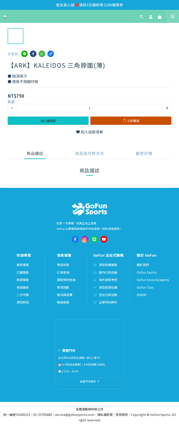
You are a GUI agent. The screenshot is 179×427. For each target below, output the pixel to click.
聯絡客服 (63, 302)
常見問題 (63, 287)
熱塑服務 (23, 280)
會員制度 (63, 265)
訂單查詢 (63, 272)
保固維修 (23, 287)
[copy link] (50, 54)
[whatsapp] (42, 54)
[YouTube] (103, 239)
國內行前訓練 (108, 272)
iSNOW (141, 295)
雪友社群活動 (108, 295)
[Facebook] (75, 239)
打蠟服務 (23, 272)
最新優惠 (23, 265)
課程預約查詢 (66, 280)
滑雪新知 (23, 302)
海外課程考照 (108, 280)
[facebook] (33, 54)
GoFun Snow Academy (153, 280)
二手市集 (23, 295)
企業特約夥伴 (108, 302)
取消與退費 (64, 295)
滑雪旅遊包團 (108, 287)
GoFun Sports (147, 272)
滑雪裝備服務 (108, 265)
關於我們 (143, 265)
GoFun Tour (145, 287)
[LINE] (94, 239)
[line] (24, 54)
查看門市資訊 (88, 381)
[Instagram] (84, 239)
